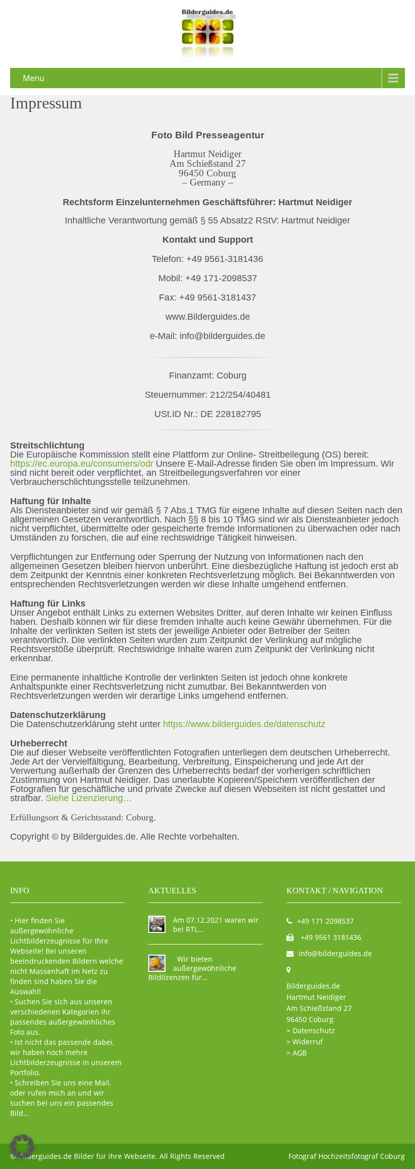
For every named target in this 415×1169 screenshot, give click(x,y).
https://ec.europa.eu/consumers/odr (83, 464)
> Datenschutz (310, 1030)
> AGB (296, 1053)
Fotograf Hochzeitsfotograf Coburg (346, 1156)
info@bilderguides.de (335, 953)
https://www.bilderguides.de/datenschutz (244, 724)
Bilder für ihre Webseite (114, 1156)
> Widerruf (304, 1041)
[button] (22, 1146)
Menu (34, 78)
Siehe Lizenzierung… (89, 798)
